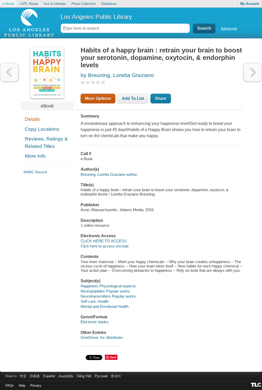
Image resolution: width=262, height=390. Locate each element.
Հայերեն (65, 376)
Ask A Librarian (55, 4)
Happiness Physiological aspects (108, 286)
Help (22, 385)
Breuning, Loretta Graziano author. (109, 174)
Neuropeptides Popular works (105, 291)
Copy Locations (42, 129)
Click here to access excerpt (104, 246)
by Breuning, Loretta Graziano (117, 75)
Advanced (229, 28)
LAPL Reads (29, 4)
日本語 (35, 376)
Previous (9, 72)
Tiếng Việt (83, 376)
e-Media (8, 4)
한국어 (116, 376)
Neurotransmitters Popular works (108, 296)
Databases (109, 4)
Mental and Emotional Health (104, 306)
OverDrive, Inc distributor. (102, 337)
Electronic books (94, 322)
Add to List (133, 98)
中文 (23, 376)
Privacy (35, 385)
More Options (98, 98)
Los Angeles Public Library (96, 16)
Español (49, 376)
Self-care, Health (94, 301)
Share (160, 98)
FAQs (9, 385)
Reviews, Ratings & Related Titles (46, 142)
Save (113, 357)
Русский (101, 376)
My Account (249, 4)
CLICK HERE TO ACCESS (104, 241)
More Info (35, 156)
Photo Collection (83, 4)
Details (32, 119)
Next (252, 72)
